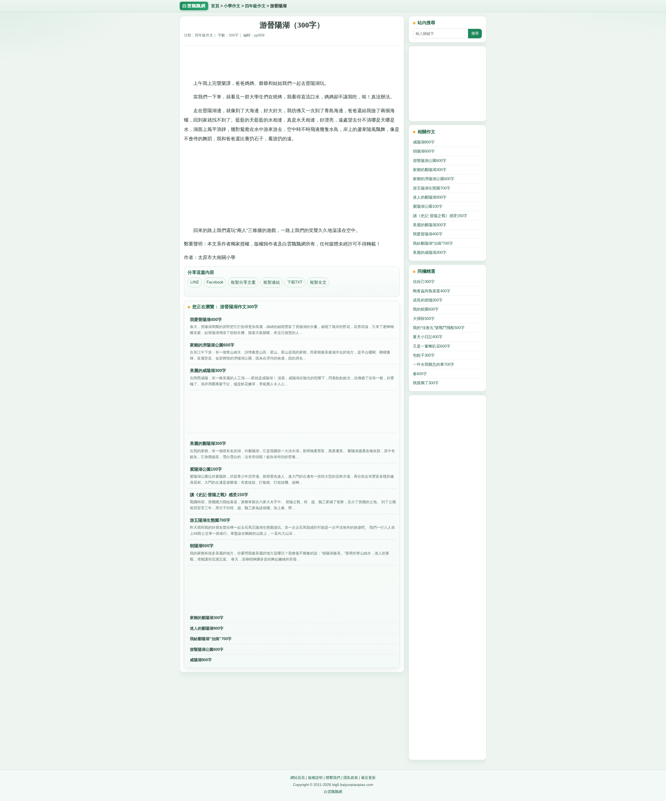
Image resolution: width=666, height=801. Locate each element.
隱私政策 (350, 777)
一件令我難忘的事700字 (433, 364)
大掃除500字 (424, 318)
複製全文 (318, 282)
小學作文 (232, 6)
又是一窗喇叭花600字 (431, 346)
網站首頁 (297, 777)
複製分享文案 (243, 282)
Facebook (215, 282)
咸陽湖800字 (201, 660)
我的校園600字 (426, 309)
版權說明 (315, 777)
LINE (194, 282)
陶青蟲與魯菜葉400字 (431, 291)
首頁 (215, 6)
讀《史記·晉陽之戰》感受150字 (440, 215)
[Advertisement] (292, 60)
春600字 (420, 373)
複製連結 (271, 282)
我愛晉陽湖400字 (428, 234)
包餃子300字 (424, 355)
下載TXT (294, 282)
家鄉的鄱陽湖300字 (206, 617)
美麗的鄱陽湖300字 (429, 225)
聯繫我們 (333, 777)
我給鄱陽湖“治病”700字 (211, 638)
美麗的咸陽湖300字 (429, 252)
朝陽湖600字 (424, 151)
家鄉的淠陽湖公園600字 (433, 178)
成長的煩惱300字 (428, 300)
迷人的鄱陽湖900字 (206, 628)
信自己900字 (424, 281)
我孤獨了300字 (426, 383)
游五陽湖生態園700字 (431, 188)
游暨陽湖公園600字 (206, 649)
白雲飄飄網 (333, 792)
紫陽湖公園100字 (428, 206)
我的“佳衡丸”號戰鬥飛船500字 (439, 327)
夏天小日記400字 (428, 337)
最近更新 (368, 777)
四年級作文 (255, 6)
